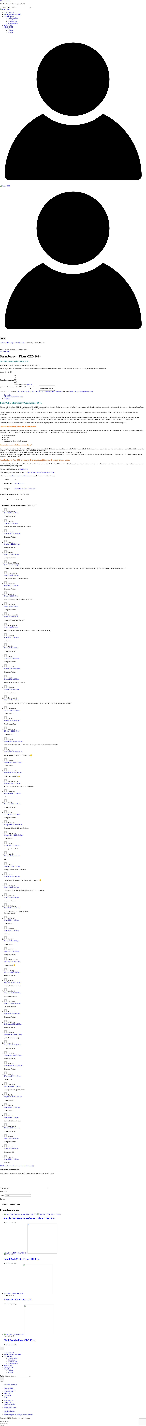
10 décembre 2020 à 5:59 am (13, 1034)
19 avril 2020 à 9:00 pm (11, 1159)
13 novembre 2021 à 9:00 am (13, 762)
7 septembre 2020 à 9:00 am (13, 1097)
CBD (18, 391)
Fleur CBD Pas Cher (27, 391)
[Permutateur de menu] (13, 16)
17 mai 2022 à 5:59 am (11, 627)
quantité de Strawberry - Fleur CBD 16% (13, 387)
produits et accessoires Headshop (20, 476)
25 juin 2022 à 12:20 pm (11, 565)
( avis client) (4, 351)
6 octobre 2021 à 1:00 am (12, 814)
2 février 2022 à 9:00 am (11, 731)
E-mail (2, 1195)
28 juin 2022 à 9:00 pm (11, 554)
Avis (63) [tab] (7, 398)
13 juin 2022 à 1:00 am (11, 575)
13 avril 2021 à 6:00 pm (11, 930)
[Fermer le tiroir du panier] (2, 1378)
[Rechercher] (30, 7)
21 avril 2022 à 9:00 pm (11, 637)
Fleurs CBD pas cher (76, 391)
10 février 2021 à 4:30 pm (12, 961)
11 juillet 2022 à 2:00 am (11, 544)
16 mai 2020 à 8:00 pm (11, 1138)
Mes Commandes (9, 1404)
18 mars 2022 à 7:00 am (11, 689)
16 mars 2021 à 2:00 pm (11, 951)
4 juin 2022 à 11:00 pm (11, 585)
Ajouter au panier (46, 388)
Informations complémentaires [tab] (13, 397)
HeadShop (7, 1395)
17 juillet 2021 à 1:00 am (12, 876)
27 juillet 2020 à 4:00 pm (12, 1128)
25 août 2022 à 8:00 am (11, 513)
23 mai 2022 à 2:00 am (11, 606)
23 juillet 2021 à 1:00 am (12, 866)
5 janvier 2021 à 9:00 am (12, 1013)
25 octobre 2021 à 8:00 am (12, 804)
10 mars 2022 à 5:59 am (11, 700)
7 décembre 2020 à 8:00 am (12, 1045)
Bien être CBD (8, 1392)
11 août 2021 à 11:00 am (11, 845)
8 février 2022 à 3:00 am (11, 710)
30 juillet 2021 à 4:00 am (12, 856)
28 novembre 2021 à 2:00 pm (13, 741)
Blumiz (2, 343)
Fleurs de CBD (19, 343)
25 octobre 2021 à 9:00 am (12, 793)
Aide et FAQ (8, 1402)
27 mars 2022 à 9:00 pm (11, 658)
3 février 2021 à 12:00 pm (12, 972)
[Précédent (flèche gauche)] (1, 1425)
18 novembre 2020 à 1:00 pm (13, 1065)
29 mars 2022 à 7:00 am (11, 648)
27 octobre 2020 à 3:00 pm (12, 1076)
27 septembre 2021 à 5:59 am (13, 825)
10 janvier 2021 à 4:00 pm (12, 1003)
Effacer (29, 384)
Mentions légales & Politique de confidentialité (18, 1415)
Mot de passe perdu (10, 1408)
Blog (5, 1397)
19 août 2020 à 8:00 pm (11, 1117)
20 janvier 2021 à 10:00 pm (12, 982)
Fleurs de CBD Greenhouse (53, 391)
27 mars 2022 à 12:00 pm (12, 669)
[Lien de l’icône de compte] (73, 184)
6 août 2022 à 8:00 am (11, 523)
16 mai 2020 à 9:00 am (11, 1149)
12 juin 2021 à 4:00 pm (11, 897)
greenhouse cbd (88, 391)
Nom (1, 1191)
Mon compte (8, 1406)
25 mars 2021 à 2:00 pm (11, 941)
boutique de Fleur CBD (12, 460)
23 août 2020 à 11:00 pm (12, 1107)
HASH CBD (23, 469)
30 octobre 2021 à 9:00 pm (12, 783)
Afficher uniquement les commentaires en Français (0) (17, 1166)
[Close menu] (2, 1348)
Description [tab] (7, 395)
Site (1, 1199)
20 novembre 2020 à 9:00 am (13, 1055)
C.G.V (6, 1413)
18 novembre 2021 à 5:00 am (13, 752)
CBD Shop (9, 343)
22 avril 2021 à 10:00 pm (12, 908)
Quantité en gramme (7, 380)
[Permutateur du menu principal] (3, 338)
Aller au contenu (5, 1)
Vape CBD (7, 1393)
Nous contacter (8, 1400)
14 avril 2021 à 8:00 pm (11, 920)
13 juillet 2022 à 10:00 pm (12, 533)
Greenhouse (31, 489)
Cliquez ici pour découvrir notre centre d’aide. (40, 472)
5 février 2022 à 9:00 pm (11, 720)
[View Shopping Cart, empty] (73, 36)
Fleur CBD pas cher (21, 489)
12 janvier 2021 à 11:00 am (12, 993)
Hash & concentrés (10, 1390)
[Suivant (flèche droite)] (3, 1425)
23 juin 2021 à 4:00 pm (11, 887)
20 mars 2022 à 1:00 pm (11, 679)
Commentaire (5, 1188)
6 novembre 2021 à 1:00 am (13, 772)
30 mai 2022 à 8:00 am (11, 596)
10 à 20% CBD (19, 483)
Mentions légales (9, 1411)
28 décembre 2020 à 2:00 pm (13, 1024)
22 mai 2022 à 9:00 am (11, 617)
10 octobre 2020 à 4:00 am (12, 1086)
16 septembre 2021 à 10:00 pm (13, 835)
